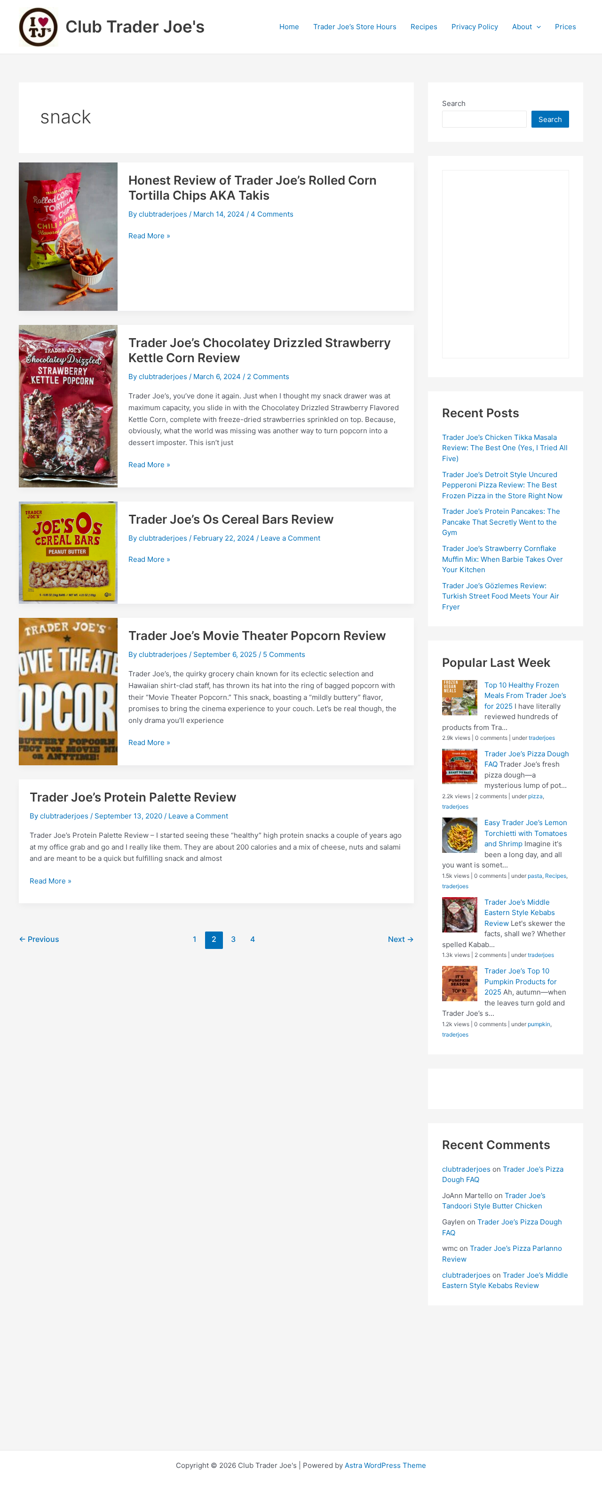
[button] (536, 27)
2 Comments (268, 376)
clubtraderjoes (466, 1169)
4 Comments (272, 214)
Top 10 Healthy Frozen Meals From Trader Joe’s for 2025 (525, 696)
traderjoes (542, 737)
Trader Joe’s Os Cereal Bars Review (231, 519)
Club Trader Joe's (135, 26)
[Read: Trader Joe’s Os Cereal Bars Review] (68, 551)
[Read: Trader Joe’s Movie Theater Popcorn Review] (68, 690)
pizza (535, 796)
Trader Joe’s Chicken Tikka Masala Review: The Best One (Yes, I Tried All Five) (505, 448)
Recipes (555, 875)
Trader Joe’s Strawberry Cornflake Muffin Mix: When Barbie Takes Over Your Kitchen (502, 559)
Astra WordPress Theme (385, 1465)
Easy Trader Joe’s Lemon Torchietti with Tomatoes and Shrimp (525, 833)
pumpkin (539, 1024)
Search (454, 103)
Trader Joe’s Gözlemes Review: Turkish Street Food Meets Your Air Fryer (500, 596)
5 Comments (284, 654)
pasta (535, 875)
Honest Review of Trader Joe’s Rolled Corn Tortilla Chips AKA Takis (252, 188)
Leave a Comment (290, 538)
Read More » (149, 236)
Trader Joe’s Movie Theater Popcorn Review (257, 635)
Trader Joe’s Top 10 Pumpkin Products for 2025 (520, 981)
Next (401, 939)
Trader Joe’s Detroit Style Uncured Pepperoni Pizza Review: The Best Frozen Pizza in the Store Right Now (502, 485)
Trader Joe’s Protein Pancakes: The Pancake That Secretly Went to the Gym (501, 522)
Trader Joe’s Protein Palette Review (133, 797)
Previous (39, 939)
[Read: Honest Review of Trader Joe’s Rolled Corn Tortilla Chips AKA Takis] (68, 236)
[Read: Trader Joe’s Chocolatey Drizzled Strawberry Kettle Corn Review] (68, 405)
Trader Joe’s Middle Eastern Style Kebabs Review (519, 913)
